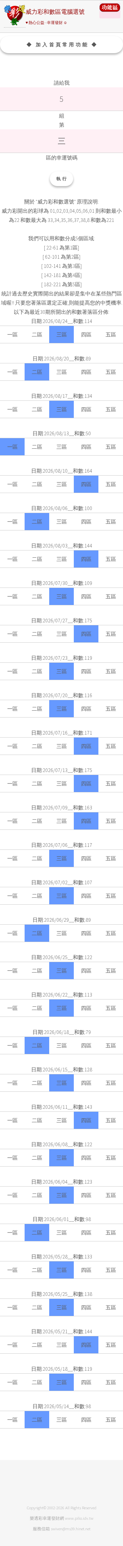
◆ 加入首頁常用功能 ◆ (62, 44)
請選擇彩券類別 (109, 10)
